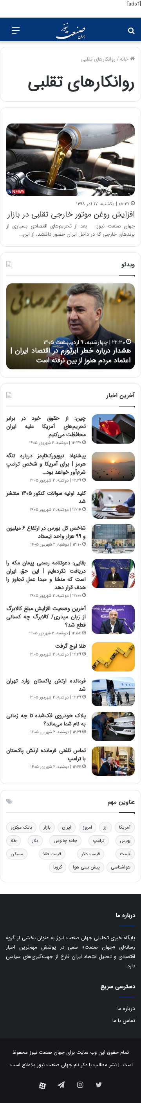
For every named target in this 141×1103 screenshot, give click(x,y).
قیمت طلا (52, 854)
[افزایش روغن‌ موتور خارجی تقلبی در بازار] (70, 160)
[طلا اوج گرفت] (113, 656)
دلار (35, 840)
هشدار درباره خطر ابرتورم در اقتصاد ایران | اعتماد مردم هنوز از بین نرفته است (70, 355)
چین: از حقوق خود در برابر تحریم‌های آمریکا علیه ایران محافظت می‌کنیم (46, 426)
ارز (105, 827)
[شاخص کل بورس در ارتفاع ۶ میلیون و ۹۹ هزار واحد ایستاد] (113, 538)
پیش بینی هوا (86, 867)
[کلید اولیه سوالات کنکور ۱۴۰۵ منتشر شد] (113, 504)
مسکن (17, 854)
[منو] (16, 34)
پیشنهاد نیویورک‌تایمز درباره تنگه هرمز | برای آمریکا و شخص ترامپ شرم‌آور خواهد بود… (46, 463)
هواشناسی (120, 867)
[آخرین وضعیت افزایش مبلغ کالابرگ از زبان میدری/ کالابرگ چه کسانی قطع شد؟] (113, 619)
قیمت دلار (90, 854)
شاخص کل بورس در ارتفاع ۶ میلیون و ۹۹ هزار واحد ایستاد (46, 532)
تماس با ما (123, 1021)
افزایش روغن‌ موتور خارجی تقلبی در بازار (71, 214)
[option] (70, 326)
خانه (125, 59)
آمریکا (124, 827)
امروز (87, 827)
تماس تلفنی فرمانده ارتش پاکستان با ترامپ (46, 754)
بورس (125, 840)
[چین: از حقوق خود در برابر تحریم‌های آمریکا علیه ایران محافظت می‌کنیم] (113, 429)
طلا (13, 840)
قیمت (125, 854)
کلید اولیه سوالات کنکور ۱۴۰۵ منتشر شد (46, 497)
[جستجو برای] (131, 34)
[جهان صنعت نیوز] (70, 31)
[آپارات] (42, 1085)
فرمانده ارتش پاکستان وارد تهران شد (46, 685)
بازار (47, 827)
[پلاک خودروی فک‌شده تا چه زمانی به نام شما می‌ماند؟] (113, 726)
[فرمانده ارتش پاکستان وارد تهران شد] (113, 691)
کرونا (57, 867)
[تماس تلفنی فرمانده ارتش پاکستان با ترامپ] (113, 761)
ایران (66, 827)
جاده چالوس (65, 840)
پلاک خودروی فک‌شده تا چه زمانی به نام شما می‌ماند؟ (46, 719)
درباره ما (126, 1009)
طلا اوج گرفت (70, 646)
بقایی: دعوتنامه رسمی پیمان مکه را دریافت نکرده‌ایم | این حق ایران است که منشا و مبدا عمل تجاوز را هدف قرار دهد (46, 575)
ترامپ (99, 840)
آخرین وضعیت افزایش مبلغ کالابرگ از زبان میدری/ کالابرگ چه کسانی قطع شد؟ (46, 616)
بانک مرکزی (21, 827)
